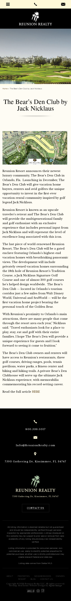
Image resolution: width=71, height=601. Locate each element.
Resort (22, 579)
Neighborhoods (42, 576)
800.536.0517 (35, 429)
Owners (60, 576)
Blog (33, 579)
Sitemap (13, 585)
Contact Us (46, 579)
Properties (24, 576)
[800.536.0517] (35, 4)
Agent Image (55, 585)
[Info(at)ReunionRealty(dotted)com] (63, 4)
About (9, 576)
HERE (36, 391)
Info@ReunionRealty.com (35, 445)
